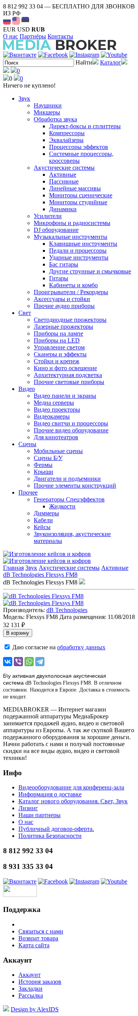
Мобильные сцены (58, 451)
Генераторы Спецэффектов (69, 499)
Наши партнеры (39, 815)
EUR (9, 29)
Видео (26, 389)
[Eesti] (25, 21)
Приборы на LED (57, 340)
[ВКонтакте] (7, 661)
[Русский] (7, 21)
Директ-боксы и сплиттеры (85, 126)
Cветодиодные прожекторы (70, 319)
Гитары (58, 278)
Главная (13, 567)
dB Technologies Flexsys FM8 (40, 574)
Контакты (60, 36)
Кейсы (42, 527)
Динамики (63, 209)
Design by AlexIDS (35, 1009)
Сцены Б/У (48, 458)
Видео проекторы (57, 409)
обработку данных (81, 647)
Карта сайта (33, 945)
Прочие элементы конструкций (75, 485)
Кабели (43, 520)
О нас (10, 36)
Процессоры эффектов (78, 147)
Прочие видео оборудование (71, 430)
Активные (62, 174)
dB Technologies (66, 610)
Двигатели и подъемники (67, 478)
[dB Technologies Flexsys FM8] (43, 596)
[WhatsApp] (29, 661)
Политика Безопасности (50, 835)
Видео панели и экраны (65, 395)
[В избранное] (82, 582)
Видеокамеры (52, 416)
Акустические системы (64, 167)
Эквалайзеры (66, 140)
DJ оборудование (56, 230)
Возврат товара (38, 938)
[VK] (19, 54)
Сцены (27, 444)
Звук (24, 98)
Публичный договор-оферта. (56, 829)
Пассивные (64, 181)
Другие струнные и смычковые (90, 271)
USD (23, 29)
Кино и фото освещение (65, 368)
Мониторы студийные (78, 202)
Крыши (43, 471)
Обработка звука (55, 119)
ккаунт (29, 974)
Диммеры (46, 513)
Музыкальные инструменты (70, 236)
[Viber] (18, 661)
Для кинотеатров (56, 437)
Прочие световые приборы (69, 382)
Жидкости (62, 506)
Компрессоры (67, 133)
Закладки (30, 988)
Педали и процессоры (78, 250)
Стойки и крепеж (56, 361)
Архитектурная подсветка (68, 375)
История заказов (39, 981)
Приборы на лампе (58, 333)
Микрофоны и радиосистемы (72, 223)
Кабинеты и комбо (73, 285)
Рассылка (30, 995)
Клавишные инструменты (83, 243)
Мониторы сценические (80, 195)
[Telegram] (39, 661)
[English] (16, 21)
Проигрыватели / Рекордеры (71, 292)
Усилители (48, 216)
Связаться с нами (40, 931)
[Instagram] (84, 54)
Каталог (110, 62)
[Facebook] (53, 54)
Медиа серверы (54, 402)
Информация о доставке (50, 794)
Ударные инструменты (78, 257)
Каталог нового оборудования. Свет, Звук (73, 801)
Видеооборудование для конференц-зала (71, 787)
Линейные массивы (75, 188)
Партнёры (33, 36)
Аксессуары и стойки (62, 299)
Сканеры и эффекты (60, 354)
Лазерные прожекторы (63, 326)
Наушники (48, 105)
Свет (24, 312)
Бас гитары (63, 264)
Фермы (43, 465)
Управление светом (59, 347)
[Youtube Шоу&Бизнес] (114, 54)
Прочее (28, 492)
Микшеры (47, 112)
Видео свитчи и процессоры (71, 423)
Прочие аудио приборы (64, 306)
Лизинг (28, 808)
